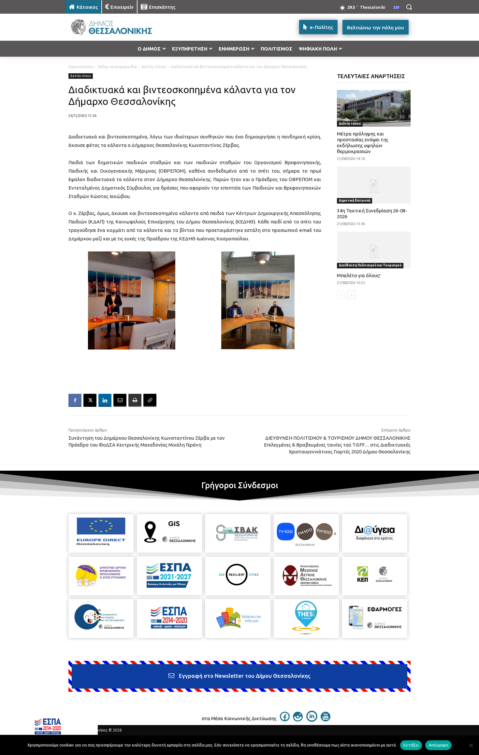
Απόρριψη (438, 745)
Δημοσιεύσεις (81, 66)
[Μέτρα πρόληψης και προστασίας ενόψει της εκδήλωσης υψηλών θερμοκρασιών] (374, 108)
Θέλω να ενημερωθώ (117, 66)
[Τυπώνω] (134, 400)
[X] (89, 400)
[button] (409, 6)
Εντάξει (411, 745)
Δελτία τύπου (153, 66)
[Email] (119, 400)
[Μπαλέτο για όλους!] (374, 250)
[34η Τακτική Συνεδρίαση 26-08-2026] (374, 184)
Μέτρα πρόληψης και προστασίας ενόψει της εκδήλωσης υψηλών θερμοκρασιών (362, 142)
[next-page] (351, 295)
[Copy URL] (149, 400)
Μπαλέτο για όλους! (358, 275)
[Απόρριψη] (471, 745)
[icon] (284, 719)
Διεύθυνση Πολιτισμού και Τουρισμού (370, 265)
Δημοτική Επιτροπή (354, 200)
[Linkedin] (104, 400)
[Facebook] (74, 400)
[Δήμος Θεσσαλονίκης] (117, 27)
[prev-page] (341, 295)
